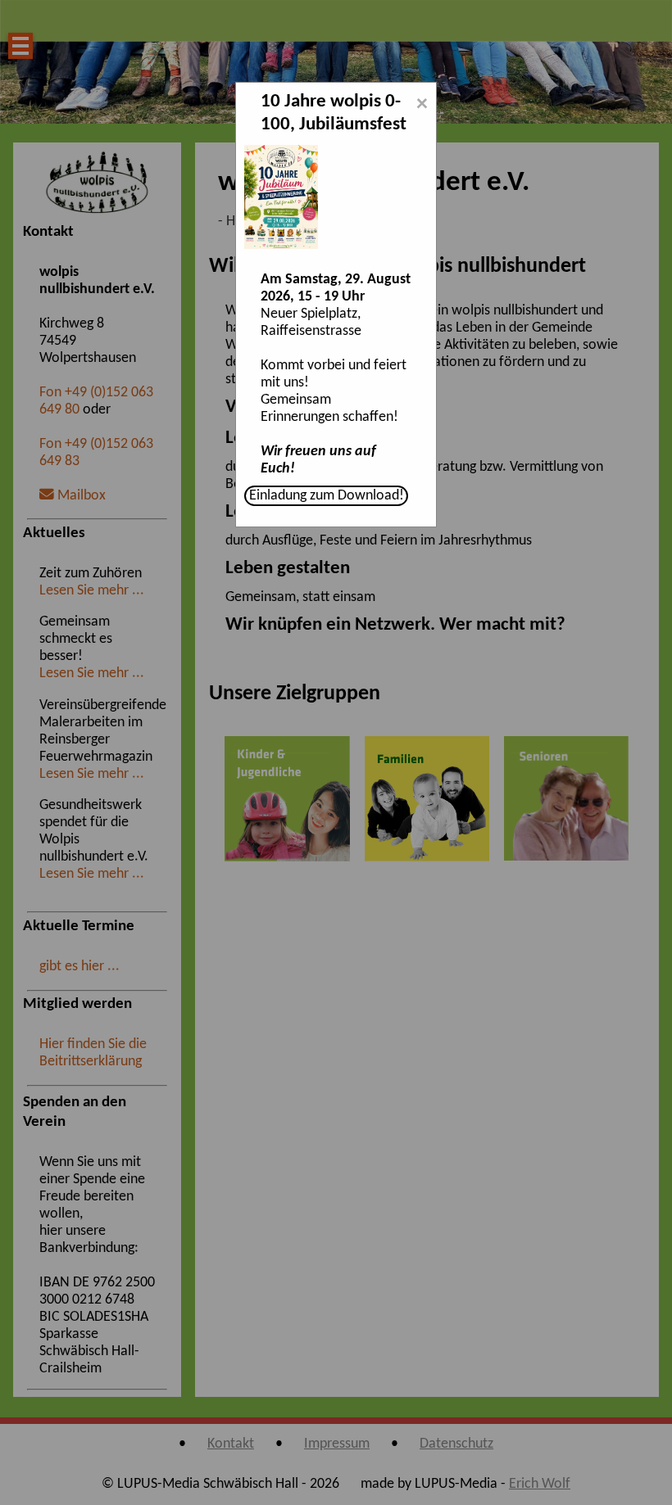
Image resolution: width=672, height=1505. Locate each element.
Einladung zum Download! (326, 496)
